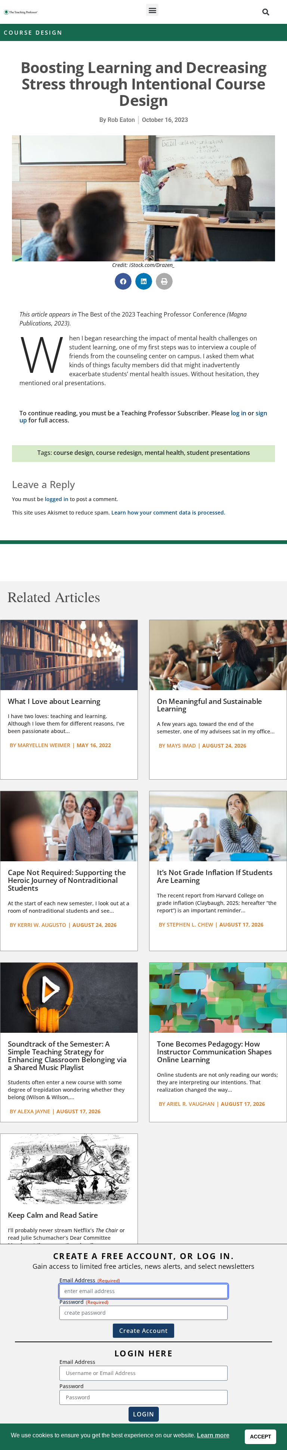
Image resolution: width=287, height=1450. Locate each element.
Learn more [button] (213, 1435)
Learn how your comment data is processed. (168, 512)
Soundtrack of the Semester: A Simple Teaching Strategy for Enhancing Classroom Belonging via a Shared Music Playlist (67, 1055)
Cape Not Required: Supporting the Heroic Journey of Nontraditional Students (67, 880)
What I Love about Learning (54, 701)
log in (238, 413)
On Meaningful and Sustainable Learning (209, 705)
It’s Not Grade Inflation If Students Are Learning (214, 876)
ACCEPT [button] (260, 1437)
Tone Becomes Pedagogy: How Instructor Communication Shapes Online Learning (214, 1051)
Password (71, 1386)
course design (73, 453)
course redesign (119, 453)
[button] (152, 10)
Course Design (33, 32)
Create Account (143, 1331)
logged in (56, 499)
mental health (164, 453)
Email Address (77, 1361)
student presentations (218, 453)
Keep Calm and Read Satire (53, 1215)
